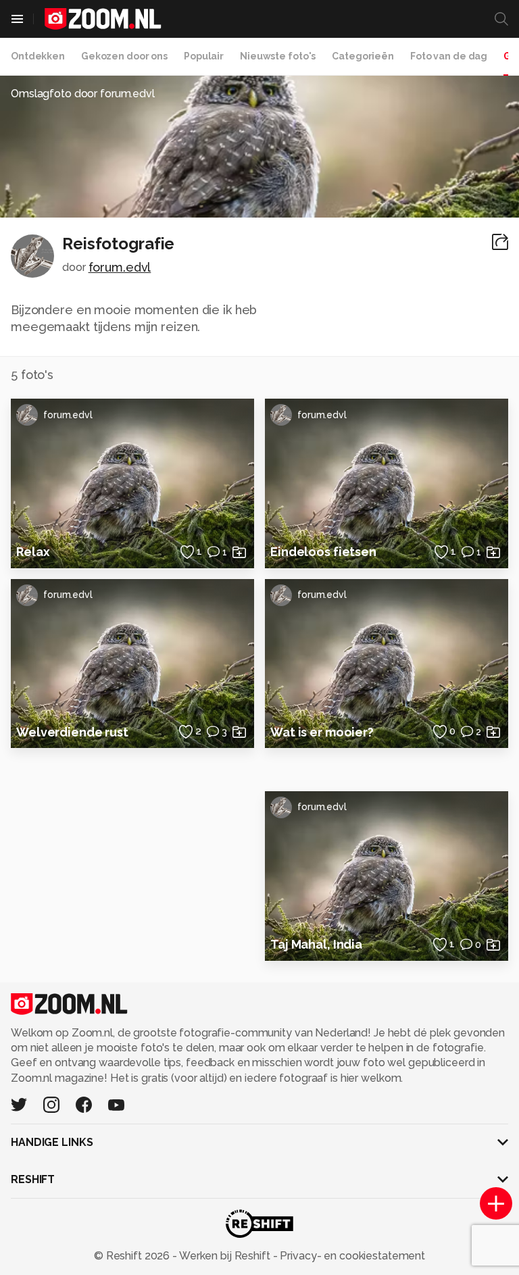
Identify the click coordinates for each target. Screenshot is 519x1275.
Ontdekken (38, 56)
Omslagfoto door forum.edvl (83, 93)
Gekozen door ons (124, 56)
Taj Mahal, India (316, 944)
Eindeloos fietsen (323, 552)
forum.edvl (120, 267)
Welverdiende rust (72, 732)
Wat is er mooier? (322, 732)
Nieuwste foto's (278, 56)
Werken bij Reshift (225, 1255)
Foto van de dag (448, 56)
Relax (32, 552)
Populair (204, 56)
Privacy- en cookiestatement (351, 1255)
